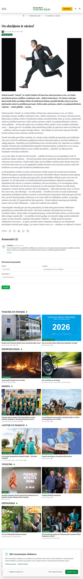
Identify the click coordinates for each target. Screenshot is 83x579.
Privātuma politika (10, 564)
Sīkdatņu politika (23, 564)
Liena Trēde (7, 31)
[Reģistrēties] (79, 9)
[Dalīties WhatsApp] (23, 231)
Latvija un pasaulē (7, 453)
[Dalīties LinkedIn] (19, 231)
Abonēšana (67, 9)
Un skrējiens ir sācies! (52, 16)
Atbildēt (9, 252)
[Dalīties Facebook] (10, 231)
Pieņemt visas (71, 572)
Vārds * (4, 266)
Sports (4, 414)
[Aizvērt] (76, 554)
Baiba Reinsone (7, 536)
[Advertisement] (41, 300)
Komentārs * (6, 274)
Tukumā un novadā (7, 340)
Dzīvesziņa (5, 531)
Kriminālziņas (6, 377)
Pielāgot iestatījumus (16, 572)
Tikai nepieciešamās (55, 572)
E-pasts (44, 266)
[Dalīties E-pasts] (28, 231)
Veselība (4, 492)
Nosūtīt (5, 287)
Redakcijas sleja (34, 16)
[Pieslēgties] (75, 9)
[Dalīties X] (14, 231)
